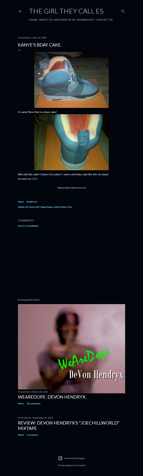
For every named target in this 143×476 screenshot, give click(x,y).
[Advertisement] (71, 263)
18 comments (33, 403)
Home (33, 19)
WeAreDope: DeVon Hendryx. (52, 396)
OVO (34, 178)
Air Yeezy (30, 207)
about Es (45, 19)
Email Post (31, 201)
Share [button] (21, 201)
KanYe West (60, 207)
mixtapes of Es (64, 19)
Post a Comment (28, 226)
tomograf (81, 465)
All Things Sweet (44, 207)
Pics (70, 207)
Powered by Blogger (74, 458)
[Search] (123, 10)
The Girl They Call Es (66, 11)
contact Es (104, 19)
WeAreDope (85, 19)
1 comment (32, 434)
